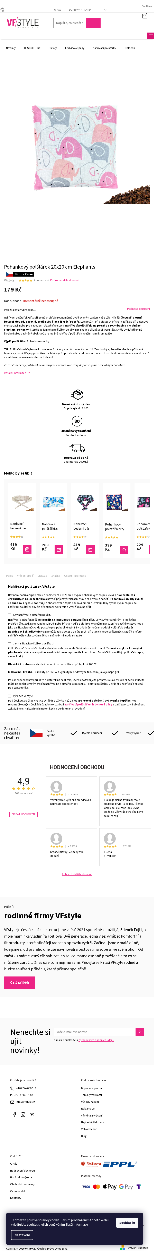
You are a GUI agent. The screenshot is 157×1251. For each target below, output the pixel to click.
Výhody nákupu (90, 1102)
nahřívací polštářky (77, 705)
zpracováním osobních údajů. (96, 1040)
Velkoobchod (89, 1129)
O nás (57, 10)
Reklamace (88, 1109)
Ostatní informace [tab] (75, 576)
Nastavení (22, 1235)
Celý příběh (19, 982)
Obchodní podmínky (22, 1184)
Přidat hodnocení (23, 814)
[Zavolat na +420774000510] (6, 9)
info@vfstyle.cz (25, 1102)
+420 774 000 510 (26, 1088)
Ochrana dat (17, 1191)
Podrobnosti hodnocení (64, 280)
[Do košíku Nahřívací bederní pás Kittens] (90, 549)
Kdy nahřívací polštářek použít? (32, 615)
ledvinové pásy (102, 705)
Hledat (93, 23)
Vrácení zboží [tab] (25, 576)
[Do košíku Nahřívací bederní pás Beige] (27, 549)
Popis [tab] (9, 576)
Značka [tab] (55, 576)
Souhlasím (127, 1222)
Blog (84, 1136)
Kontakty (15, 1198)
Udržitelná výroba (21, 1177)
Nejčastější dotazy (92, 1122)
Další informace (77, 1224)
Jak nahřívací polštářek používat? (33, 644)
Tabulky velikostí (91, 1095)
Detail (124, 550)
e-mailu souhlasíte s (84, 1040)
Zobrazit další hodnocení (77, 874)
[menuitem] (11, 48)
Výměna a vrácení (91, 1116)
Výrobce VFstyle (23, 696)
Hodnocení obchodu (22, 1171)
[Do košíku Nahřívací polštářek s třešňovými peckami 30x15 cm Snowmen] (59, 549)
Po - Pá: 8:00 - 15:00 (21, 1095)
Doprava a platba (80, 10)
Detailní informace (15, 373)
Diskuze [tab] (42, 576)
